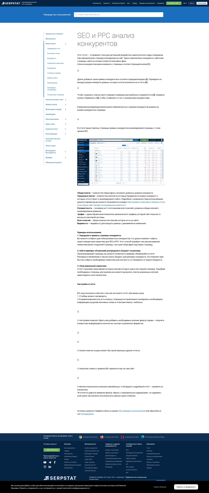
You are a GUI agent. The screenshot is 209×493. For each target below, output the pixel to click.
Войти (192, 3)
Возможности (97, 3)
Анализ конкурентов (91, 448)
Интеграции (108, 467)
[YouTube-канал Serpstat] (46, 463)
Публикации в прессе (153, 465)
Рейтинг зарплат (131, 458)
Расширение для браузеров (113, 461)
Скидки (66, 459)
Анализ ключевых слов (92, 451)
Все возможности (69, 448)
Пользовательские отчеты (113, 458)
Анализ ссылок (89, 456)
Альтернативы (68, 468)
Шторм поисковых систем (113, 464)
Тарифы (134, 3)
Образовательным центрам (72, 465)
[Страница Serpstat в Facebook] (55, 463)
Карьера (149, 468)
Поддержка (160, 3)
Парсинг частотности (111, 453)
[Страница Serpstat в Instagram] (46, 467)
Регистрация (202, 3)
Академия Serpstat (131, 455)
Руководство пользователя (134, 453)
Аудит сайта (88, 459)
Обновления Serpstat (118, 3)
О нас (148, 448)
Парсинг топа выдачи (112, 450)
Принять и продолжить (186, 487)
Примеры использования (147, 3)
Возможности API (90, 465)
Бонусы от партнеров (153, 462)
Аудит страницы (90, 462)
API (127, 464)
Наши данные (68, 453)
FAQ (120, 411)
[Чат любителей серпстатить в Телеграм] (50, 463)
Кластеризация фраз (91, 468)
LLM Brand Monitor (90, 470)
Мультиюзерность (110, 455)
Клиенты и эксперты (70, 462)
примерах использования (134, 411)
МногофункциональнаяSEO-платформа (29, 3)
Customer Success (131, 470)
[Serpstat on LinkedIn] (50, 467)
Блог (128, 3)
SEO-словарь (130, 467)
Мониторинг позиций (91, 453)
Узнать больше (160, 487)
